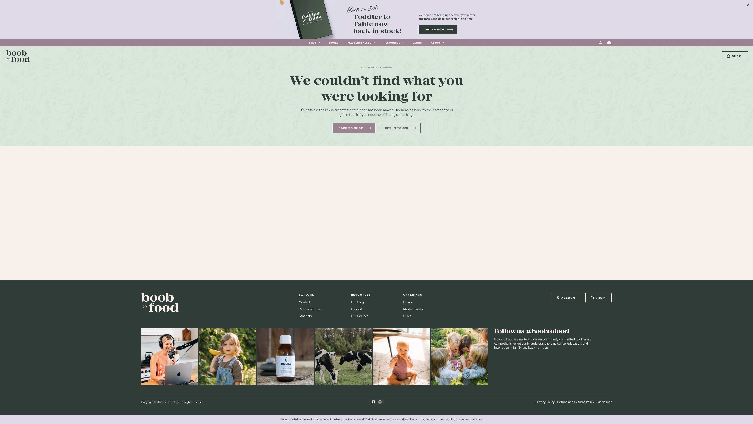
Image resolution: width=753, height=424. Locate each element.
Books (407, 302)
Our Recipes (359, 316)
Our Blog (357, 302)
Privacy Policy (545, 402)
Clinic (407, 316)
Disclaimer (604, 402)
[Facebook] (373, 402)
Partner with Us (309, 309)
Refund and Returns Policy (575, 402)
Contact (304, 302)
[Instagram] (380, 402)
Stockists (305, 316)
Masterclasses (413, 309)
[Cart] (609, 42)
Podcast (356, 309)
